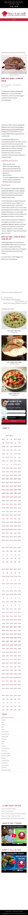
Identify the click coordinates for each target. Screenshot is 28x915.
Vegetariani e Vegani (6, 770)
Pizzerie (3, 741)
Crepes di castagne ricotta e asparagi (14, 362)
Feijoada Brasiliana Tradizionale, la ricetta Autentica (13, 818)
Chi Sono (10, 1)
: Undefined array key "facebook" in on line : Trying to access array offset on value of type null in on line (7, 432)
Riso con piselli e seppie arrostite (14, 330)
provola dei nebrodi (13, 292)
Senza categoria (5, 765)
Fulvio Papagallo (7, 85)
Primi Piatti (5, 86)
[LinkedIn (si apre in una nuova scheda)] (16, 6)
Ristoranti (3, 758)
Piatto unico (4, 739)
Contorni (3, 724)
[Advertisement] (14, 36)
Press (14, 1)
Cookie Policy (15, 911)
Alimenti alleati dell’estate (7, 811)
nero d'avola (6, 292)
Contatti (17, 4)
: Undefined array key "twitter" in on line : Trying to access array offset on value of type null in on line (3, 435)
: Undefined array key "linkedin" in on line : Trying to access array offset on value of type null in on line (15, 435)
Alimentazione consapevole (9, 2)
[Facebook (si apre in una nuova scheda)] (12, 6)
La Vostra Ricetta (5, 734)
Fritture (3, 729)
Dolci (2, 727)
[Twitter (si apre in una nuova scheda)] (11, 6)
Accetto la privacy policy (10, 417)
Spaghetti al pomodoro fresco (14, 393)
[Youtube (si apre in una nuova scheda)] (17, 6)
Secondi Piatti (4, 762)
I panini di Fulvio (5, 731)
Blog (2, 722)
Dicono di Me (12, 4)
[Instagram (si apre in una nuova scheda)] (14, 6)
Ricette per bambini (5, 755)
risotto (20, 292)
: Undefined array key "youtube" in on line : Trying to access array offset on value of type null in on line (19, 435)
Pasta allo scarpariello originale (8, 808)
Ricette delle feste (5, 753)
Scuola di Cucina (19, 1)
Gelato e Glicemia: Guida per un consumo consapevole (13, 813)
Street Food (4, 767)
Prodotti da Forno (5, 748)
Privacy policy (8, 911)
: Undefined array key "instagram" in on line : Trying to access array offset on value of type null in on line (11, 432)
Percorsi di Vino (19, 2)
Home (5, 1)
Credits (20, 911)
